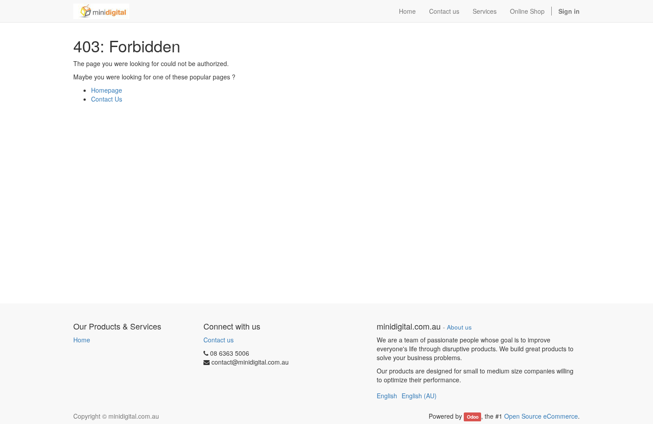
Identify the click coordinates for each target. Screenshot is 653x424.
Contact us (218, 339)
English (387, 395)
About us (459, 327)
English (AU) (419, 395)
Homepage (106, 90)
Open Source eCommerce (541, 416)
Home (81, 339)
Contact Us (106, 98)
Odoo (472, 416)
